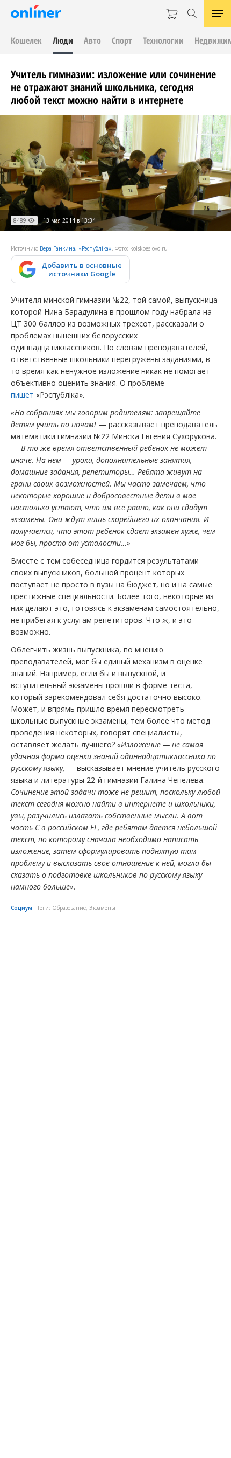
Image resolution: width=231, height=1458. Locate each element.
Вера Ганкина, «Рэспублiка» (76, 248)
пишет (22, 395)
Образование (69, 908)
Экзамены (102, 908)
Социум (21, 908)
